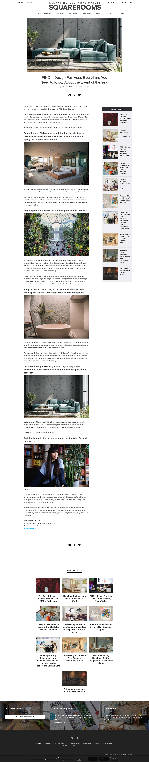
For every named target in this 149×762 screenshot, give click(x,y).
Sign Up (123, 2)
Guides (121, 14)
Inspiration (73, 14)
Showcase (87, 743)
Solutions (60, 14)
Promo (98, 14)
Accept (93, 759)
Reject (104, 759)
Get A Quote (20, 2)
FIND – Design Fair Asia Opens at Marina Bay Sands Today (125, 151)
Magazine (110, 14)
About (64, 745)
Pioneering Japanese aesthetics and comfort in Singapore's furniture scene (125, 185)
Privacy (84, 745)
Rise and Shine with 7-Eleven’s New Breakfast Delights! (125, 199)
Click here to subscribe (24, 717)
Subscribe (59, 722)
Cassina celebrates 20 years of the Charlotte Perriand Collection (124, 168)
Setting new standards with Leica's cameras (125, 271)
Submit (108, 722)
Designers (87, 14)
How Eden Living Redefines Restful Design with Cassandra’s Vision (125, 256)
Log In (130, 2)
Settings (115, 759)
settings (79, 760)
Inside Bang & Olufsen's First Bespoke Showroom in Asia (125, 238)
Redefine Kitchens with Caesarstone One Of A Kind (125, 134)
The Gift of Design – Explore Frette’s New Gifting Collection (125, 118)
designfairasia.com (30, 528)
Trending (47, 14)
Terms (74, 745)
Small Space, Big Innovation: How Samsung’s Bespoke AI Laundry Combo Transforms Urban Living (125, 220)
